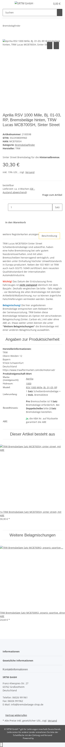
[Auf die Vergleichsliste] (49, 45)
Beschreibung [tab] (49, 235)
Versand (29, 172)
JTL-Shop (38, 738)
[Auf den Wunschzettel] (56, 45)
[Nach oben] (1, 744)
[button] (45, 3)
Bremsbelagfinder (25, 144)
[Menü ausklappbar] (7, 4)
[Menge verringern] (5, 207)
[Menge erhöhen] (55, 214)
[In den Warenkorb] (5, 37)
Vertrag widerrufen (16, 715)
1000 (28, 383)
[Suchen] (59, 12)
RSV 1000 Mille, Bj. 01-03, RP (41, 387)
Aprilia (29, 378)
